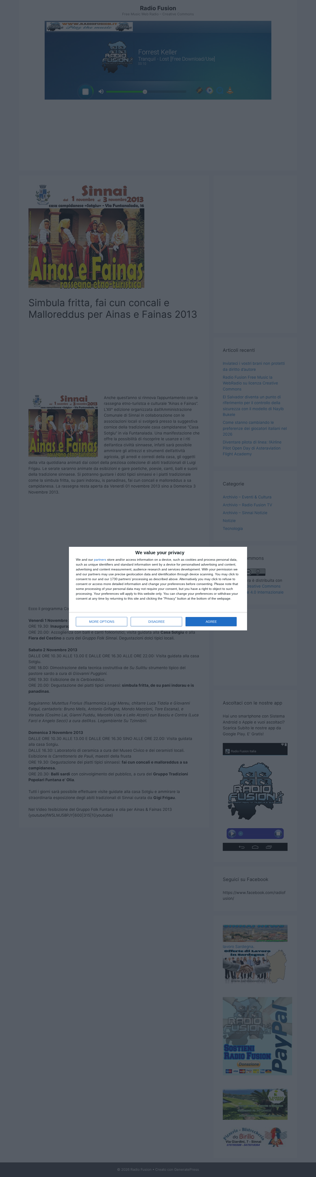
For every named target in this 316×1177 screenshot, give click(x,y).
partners (100, 559)
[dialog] (158, 588)
